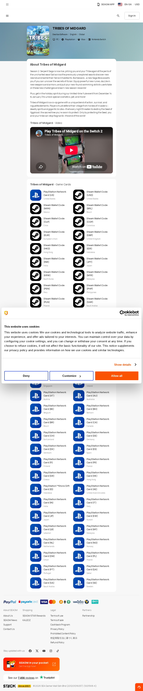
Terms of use (56, 615)
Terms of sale (56, 620)
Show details (122, 364)
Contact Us (9, 629)
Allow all (116, 375)
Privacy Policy (57, 629)
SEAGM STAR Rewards (34, 615)
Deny (26, 375)
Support (7, 624)
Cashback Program (60, 624)
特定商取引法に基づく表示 (63, 638)
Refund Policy (57, 642)
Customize (69, 375)
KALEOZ (27, 620)
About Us (8, 615)
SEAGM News (10, 620)
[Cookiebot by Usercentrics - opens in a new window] (122, 313)
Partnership (88, 615)
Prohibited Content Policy (63, 633)
